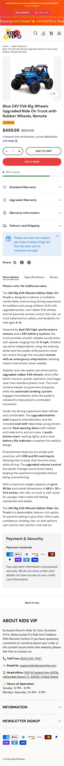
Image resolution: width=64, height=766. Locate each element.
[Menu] (59, 33)
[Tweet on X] (14, 262)
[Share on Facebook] (21, 262)
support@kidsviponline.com (38, 665)
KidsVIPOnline (18, 759)
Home (6, 46)
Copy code (43, 12)
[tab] (11, 277)
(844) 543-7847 (31, 658)
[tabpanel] (32, 405)
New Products (19, 46)
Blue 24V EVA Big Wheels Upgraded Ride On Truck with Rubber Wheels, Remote (30, 50)
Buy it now (32, 161)
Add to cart (44, 151)
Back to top (32, 602)
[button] (51, 33)
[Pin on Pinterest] (29, 262)
